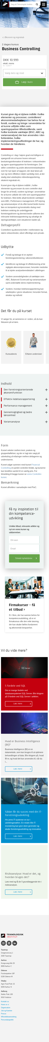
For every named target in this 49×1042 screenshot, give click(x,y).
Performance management (18, 406)
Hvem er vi (5, 1004)
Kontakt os (5, 1001)
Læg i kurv (27, 82)
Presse (3, 1014)
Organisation (5, 1008)
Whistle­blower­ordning (8, 1017)
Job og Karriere (6, 1011)
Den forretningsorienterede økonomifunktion (18, 391)
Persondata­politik (7, 1020)
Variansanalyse (12, 422)
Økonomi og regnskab (14, 37)
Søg (37, 4)
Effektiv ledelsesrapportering (19, 399)
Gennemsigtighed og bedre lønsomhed (18, 413)
